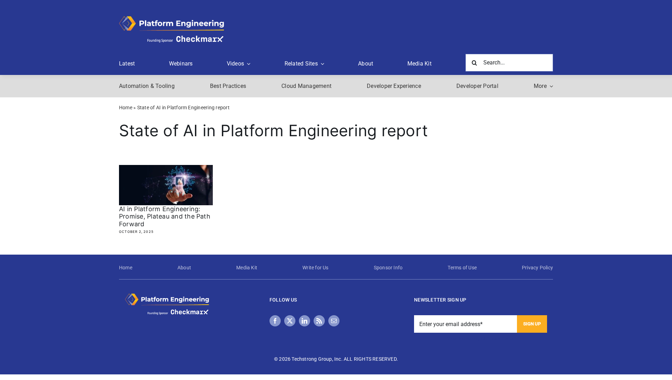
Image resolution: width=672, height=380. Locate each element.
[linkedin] (304, 320)
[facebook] (275, 320)
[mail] (334, 320)
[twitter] (289, 320)
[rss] (319, 320)
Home (125, 107)
